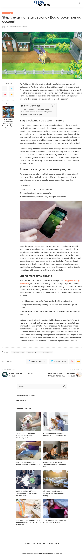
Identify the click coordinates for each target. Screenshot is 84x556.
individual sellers (18, 352)
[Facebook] (4, 88)
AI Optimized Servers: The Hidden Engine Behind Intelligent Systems (8, 124)
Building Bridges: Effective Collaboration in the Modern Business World (26, 493)
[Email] (11, 94)
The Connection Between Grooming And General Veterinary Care (25, 435)
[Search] (80, 3)
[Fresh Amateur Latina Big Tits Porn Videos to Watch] (55, 508)
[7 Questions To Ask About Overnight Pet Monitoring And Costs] (55, 450)
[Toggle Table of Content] (51, 106)
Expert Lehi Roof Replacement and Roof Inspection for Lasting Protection (28, 522)
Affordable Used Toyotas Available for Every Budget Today (53, 493)
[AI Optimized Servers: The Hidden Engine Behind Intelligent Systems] (8, 112)
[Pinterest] (4, 94)
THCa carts (21, 400)
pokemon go (32, 352)
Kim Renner (10, 26)
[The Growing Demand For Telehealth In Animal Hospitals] (55, 421)
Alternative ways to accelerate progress (38, 112)
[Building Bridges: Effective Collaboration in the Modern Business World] (28, 479)
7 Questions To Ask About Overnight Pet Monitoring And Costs (54, 464)
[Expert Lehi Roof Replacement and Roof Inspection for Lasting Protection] (28, 508)
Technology (7, 13)
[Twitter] (11, 88)
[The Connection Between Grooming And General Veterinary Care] (28, 421)
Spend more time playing (32, 114)
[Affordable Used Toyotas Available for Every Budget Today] (55, 479)
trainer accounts (46, 352)
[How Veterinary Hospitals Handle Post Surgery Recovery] (28, 450)
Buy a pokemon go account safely (36, 109)
